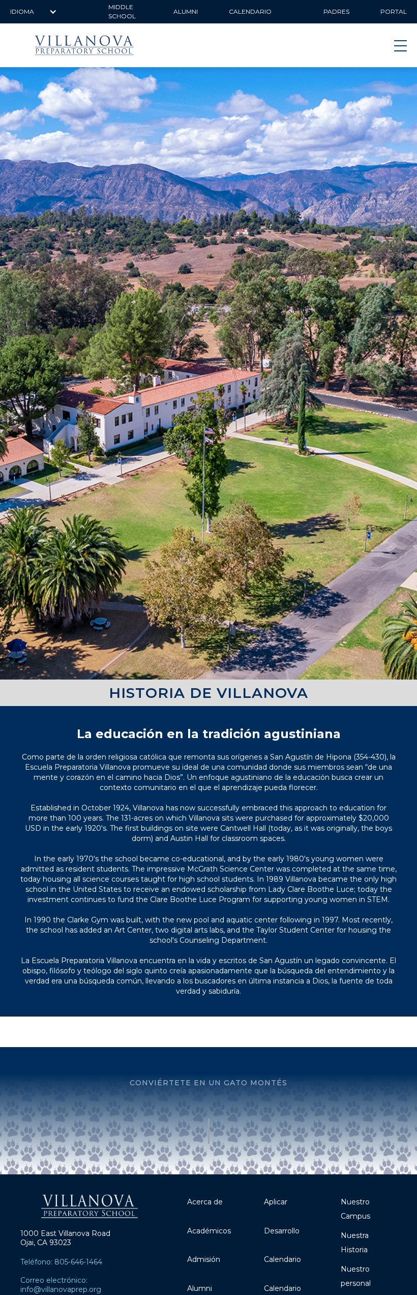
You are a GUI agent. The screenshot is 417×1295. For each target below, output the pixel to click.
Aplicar (275, 1201)
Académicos (209, 1230)
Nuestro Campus (355, 1209)
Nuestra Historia (355, 1242)
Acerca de (205, 1201)
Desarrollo (282, 1230)
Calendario (282, 1259)
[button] (33, 12)
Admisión (203, 1259)
